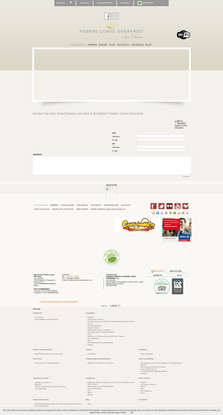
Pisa (89, 334)
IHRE (82, 209)
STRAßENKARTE (105, 3)
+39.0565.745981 (72, 276)
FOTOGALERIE (67, 205)
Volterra (90, 345)
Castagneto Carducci (95, 319)
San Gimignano (93, 338)
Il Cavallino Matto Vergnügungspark (101, 332)
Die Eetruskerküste (95, 326)
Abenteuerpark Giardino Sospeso (153, 367)
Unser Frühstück (146, 354)
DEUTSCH (60, 3)
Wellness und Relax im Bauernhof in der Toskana (106, 336)
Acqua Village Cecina (148, 369)
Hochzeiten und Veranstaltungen (47, 363)
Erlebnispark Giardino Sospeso (99, 330)
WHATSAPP (147, 3)
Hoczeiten (144, 373)
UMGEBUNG (137, 45)
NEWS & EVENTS (42, 209)
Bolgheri (91, 317)
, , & (108, 209)
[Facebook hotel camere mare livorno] (108, 15)
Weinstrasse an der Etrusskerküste (101, 386)
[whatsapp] (111, 198)
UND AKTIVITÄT (63, 209)
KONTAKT (125, 3)
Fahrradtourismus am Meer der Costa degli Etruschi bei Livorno (111, 321)
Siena (90, 340)
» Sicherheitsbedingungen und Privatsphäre (58, 302)
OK (131, 412)
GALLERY (84, 3)
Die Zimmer (39, 317)
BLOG (149, 45)
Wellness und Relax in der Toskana (101, 363)
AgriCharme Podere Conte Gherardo (48, 354)
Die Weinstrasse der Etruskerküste (100, 342)
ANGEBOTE (96, 205)
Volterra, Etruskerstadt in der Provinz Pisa (50, 386)
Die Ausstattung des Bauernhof (46, 319)
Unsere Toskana (94, 328)
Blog (89, 404)
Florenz (90, 323)
